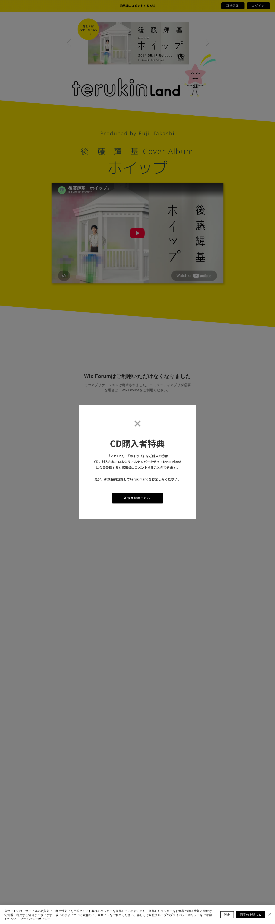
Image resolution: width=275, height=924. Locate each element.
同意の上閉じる (250, 914)
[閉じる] (269, 915)
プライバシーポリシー (35, 918)
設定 (227, 914)
